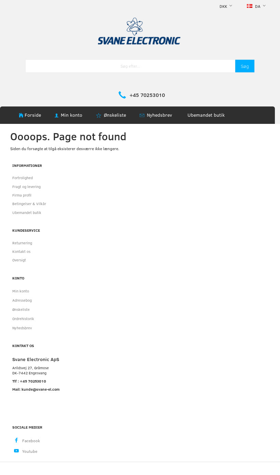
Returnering (22, 242)
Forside (33, 115)
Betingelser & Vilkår (29, 203)
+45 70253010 (147, 94)
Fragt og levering (26, 186)
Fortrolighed (22, 177)
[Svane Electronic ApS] (140, 30)
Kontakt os (21, 251)
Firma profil (21, 195)
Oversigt (19, 259)
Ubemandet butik (206, 115)
